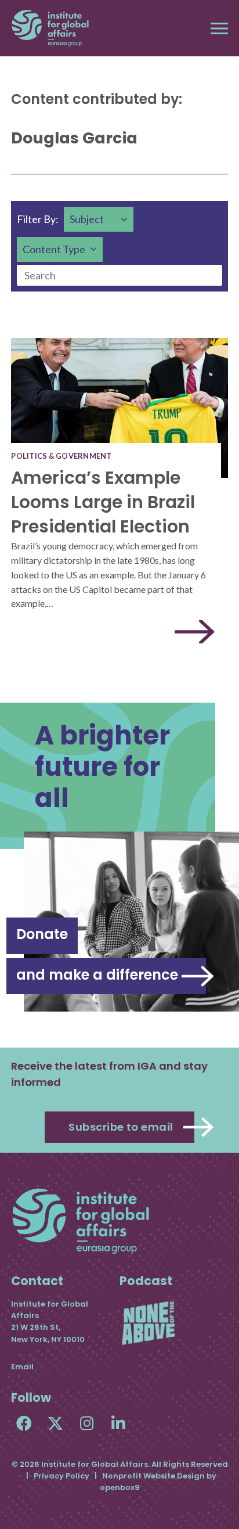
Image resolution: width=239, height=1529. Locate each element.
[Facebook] (24, 1423)
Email (22, 1366)
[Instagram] (87, 1423)
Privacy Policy (61, 1475)
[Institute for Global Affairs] (50, 28)
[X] (55, 1423)
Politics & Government (61, 456)
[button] (219, 28)
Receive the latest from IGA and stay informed (109, 1074)
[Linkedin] (118, 1423)
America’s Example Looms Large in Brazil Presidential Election (103, 502)
